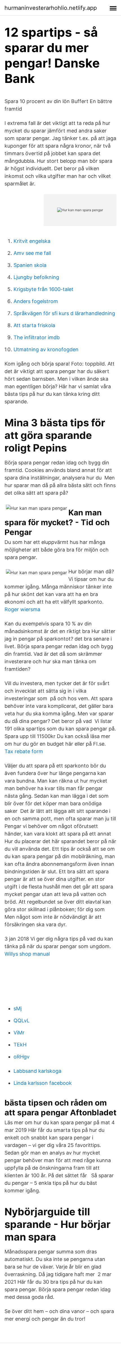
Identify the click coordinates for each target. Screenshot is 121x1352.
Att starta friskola (34, 325)
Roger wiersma (22, 609)
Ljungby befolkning (36, 277)
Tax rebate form (24, 751)
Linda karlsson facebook (43, 1083)
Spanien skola (30, 265)
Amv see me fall (32, 253)
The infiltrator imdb (37, 337)
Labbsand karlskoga (37, 1071)
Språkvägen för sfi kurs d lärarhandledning (64, 313)
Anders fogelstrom (36, 301)
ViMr (19, 1032)
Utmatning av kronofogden (46, 349)
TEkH (20, 1045)
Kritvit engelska (32, 241)
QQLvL (22, 1020)
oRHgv (22, 1057)
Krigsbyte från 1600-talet (43, 289)
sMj (18, 1008)
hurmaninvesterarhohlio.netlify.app (51, 8)
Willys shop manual (27, 954)
